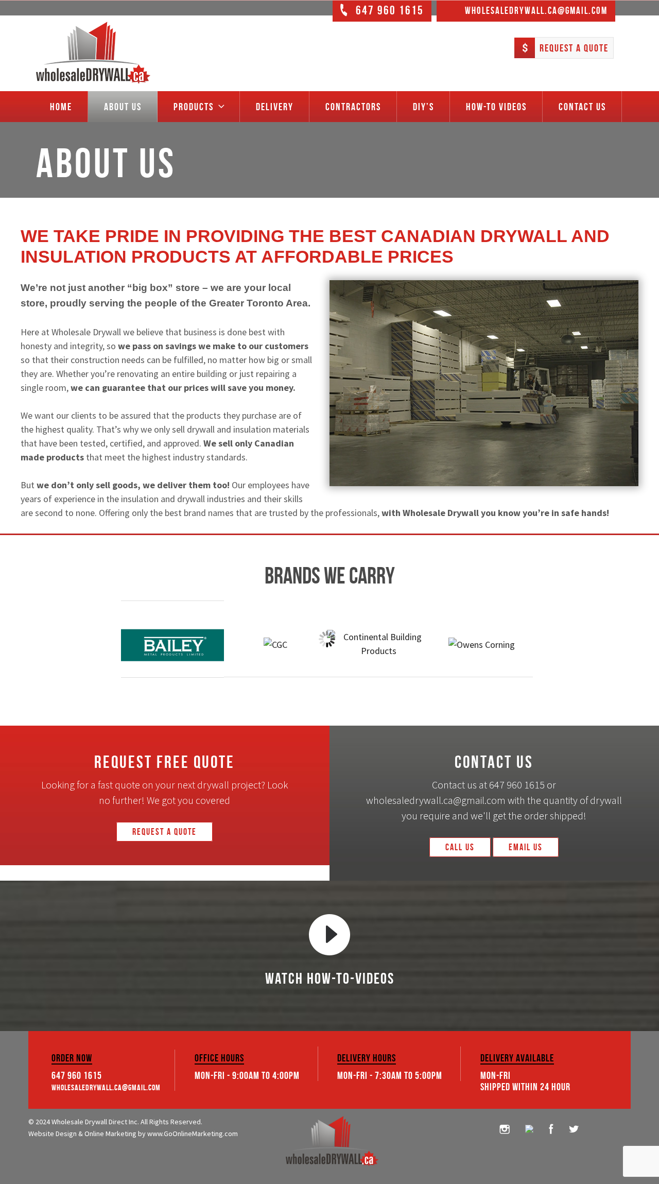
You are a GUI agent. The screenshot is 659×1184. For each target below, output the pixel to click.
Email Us (526, 847)
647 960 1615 (76, 1075)
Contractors (353, 106)
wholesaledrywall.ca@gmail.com (106, 1087)
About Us (123, 106)
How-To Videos (496, 106)
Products (194, 106)
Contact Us (582, 106)
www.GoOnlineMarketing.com (192, 1133)
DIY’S (423, 106)
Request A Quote (574, 48)
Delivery (274, 106)
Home (61, 106)
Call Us (460, 847)
